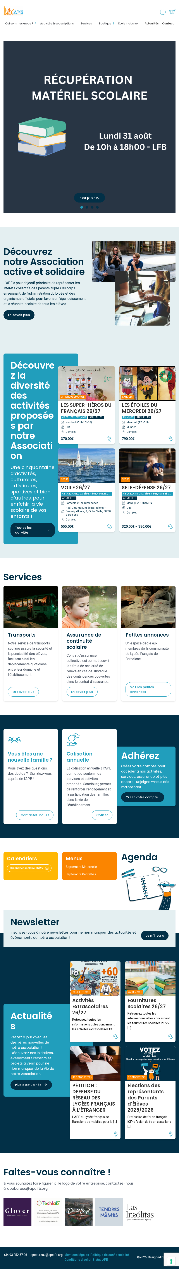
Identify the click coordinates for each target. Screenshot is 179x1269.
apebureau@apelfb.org (47, 1255)
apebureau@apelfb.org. (27, 1188)
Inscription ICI (89, 198)
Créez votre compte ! (143, 797)
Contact (168, 23)
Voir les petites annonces (142, 689)
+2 (150, 503)
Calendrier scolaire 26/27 (26, 868)
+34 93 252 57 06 (15, 1255)
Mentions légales (76, 1255)
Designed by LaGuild (162, 1257)
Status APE (100, 1259)
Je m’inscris (155, 935)
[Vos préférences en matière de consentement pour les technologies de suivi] (171, 1261)
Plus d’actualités (28, 1085)
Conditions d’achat (77, 1259)
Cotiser (102, 815)
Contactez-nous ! (35, 815)
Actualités (152, 23)
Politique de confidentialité (109, 1255)
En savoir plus (19, 315)
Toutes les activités (23, 530)
